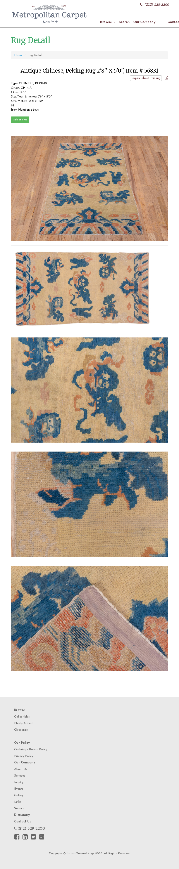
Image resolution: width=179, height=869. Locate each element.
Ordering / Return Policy (30, 749)
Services (19, 775)
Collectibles (22, 716)
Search (124, 22)
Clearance (21, 730)
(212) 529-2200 (157, 4)
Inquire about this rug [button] (145, 78)
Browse (106, 22)
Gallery (19, 795)
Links (17, 802)
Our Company (145, 22)
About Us (20, 769)
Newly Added (23, 723)
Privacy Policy (23, 756)
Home (18, 55)
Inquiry (18, 782)
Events (18, 789)
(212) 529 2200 (31, 829)
